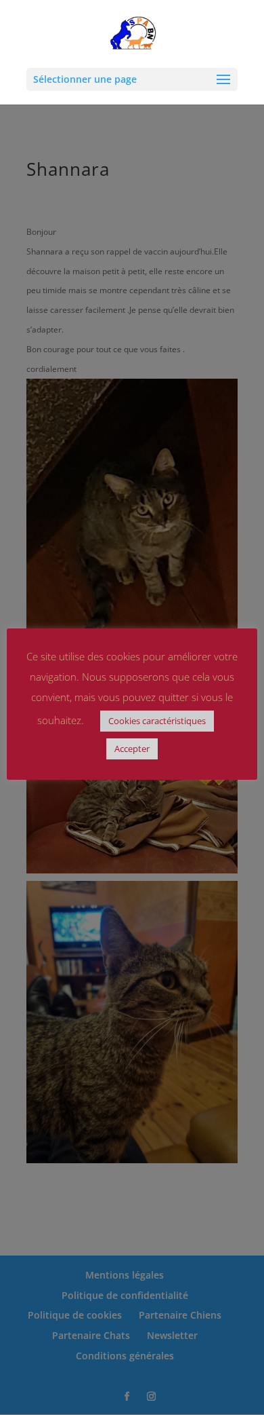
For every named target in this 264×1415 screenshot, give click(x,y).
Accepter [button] (132, 748)
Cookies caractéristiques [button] (157, 721)
